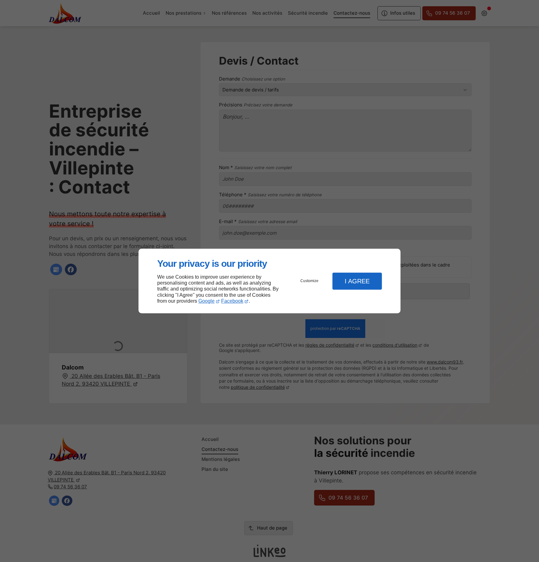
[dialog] (269, 281)
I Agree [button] (357, 281)
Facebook (232, 301)
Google (206, 301)
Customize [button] (309, 281)
